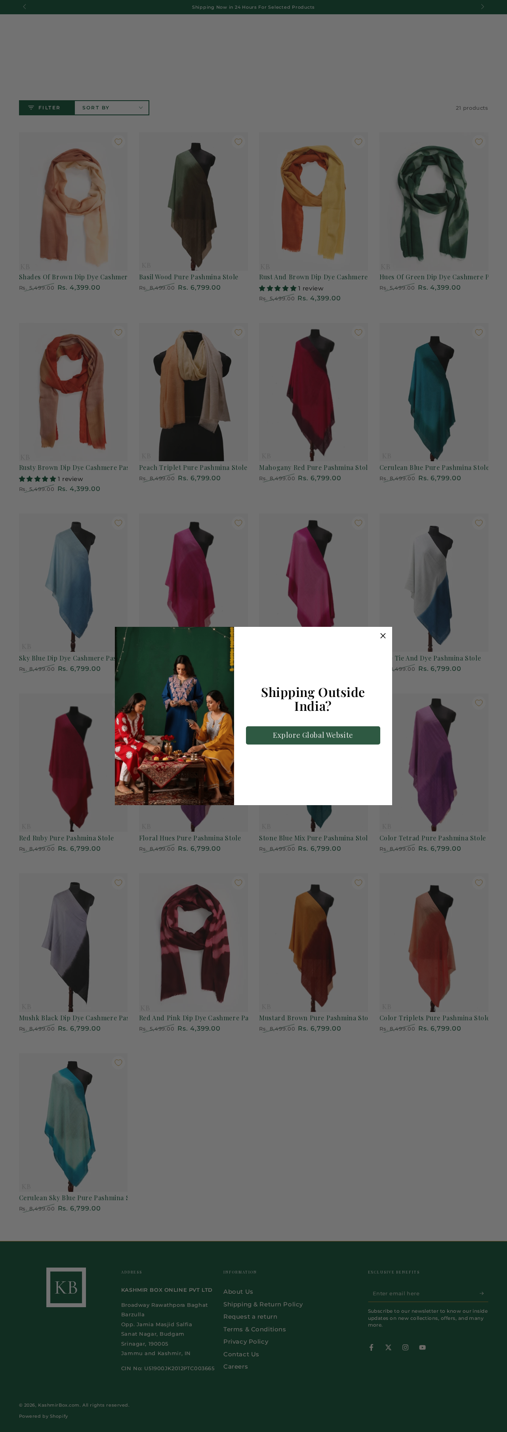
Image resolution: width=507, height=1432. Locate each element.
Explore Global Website (313, 735)
